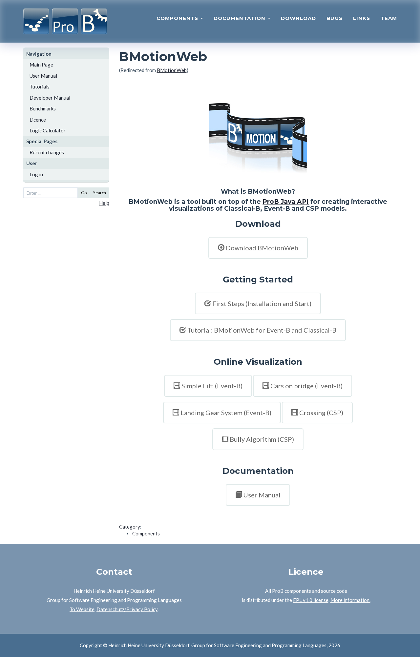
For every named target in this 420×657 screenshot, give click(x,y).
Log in (36, 174)
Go (84, 192)
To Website (82, 609)
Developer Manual (50, 98)
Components (178, 18)
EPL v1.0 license (310, 600)
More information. (350, 600)
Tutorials (40, 86)
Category (129, 527)
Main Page (41, 65)
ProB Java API (285, 201)
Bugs (334, 18)
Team (389, 18)
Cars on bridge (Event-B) (306, 386)
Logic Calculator (48, 130)
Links (361, 18)
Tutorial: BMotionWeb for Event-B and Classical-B (261, 330)
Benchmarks (43, 108)
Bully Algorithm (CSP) (262, 439)
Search (99, 192)
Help (104, 203)
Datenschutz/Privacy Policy (127, 609)
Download (298, 18)
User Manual (43, 76)
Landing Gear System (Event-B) (225, 412)
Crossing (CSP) (321, 412)
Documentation (240, 18)
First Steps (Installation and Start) (261, 303)
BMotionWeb (172, 70)
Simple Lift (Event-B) (211, 386)
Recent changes (47, 152)
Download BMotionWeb (262, 248)
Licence (38, 120)
